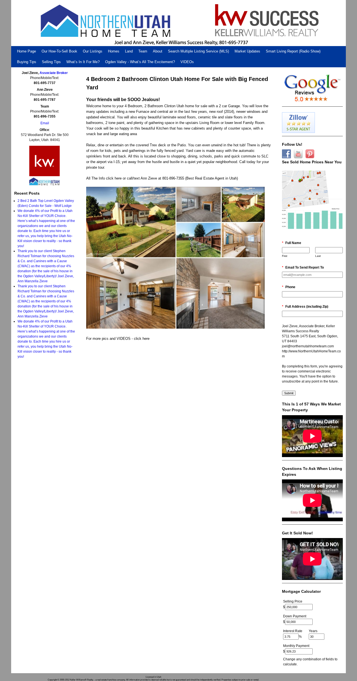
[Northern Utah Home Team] (178, 23)
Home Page (26, 51)
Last (318, 255)
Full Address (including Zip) (305, 307)
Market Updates (247, 51)
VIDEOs (187, 62)
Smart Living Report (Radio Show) (293, 51)
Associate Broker (54, 73)
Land (129, 51)
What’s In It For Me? (83, 62)
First (284, 255)
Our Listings (92, 51)
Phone (288, 287)
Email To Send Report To (303, 267)
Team (142, 51)
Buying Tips (26, 62)
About (157, 51)
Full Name (291, 243)
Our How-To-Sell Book (59, 51)
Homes (113, 51)
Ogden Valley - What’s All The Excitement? (140, 62)
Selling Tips (51, 62)
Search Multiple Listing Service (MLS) (198, 51)
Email (44, 123)
